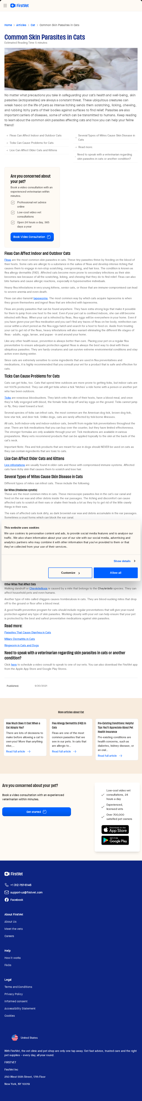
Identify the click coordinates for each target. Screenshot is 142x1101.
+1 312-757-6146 (20, 885)
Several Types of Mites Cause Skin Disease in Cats (106, 138)
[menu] (5, 5)
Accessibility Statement (20, 1008)
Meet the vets (13, 929)
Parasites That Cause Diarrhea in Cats (27, 632)
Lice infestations (14, 465)
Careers (9, 936)
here (14, 664)
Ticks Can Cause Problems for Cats (32, 143)
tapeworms (40, 298)
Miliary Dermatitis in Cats (19, 639)
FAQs (7, 965)
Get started (33, 812)
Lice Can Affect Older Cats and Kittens (33, 150)
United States (29, 1038)
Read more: (85, 147)
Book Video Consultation (29, 237)
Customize (68, 572)
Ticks (7, 398)
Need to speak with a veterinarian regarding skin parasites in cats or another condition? (104, 157)
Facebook (16, 900)
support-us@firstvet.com (26, 892)
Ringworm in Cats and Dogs (21, 645)
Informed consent (15, 1001)
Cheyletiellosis (38, 588)
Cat (33, 25)
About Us (10, 922)
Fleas (7, 260)
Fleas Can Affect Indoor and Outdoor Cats (36, 135)
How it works (12, 958)
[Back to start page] (19, 6)
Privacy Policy (13, 994)
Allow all (115, 572)
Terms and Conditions (18, 987)
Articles (21, 25)
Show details (122, 561)
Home (8, 25)
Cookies (9, 1016)
